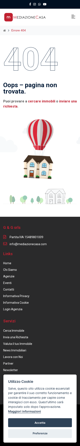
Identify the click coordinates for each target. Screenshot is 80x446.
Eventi (7, 283)
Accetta (40, 422)
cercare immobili (41, 101)
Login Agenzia (12, 309)
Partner (8, 363)
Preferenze (40, 433)
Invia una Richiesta (15, 337)
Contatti (8, 289)
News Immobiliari (14, 350)
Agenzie (9, 276)
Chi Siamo (10, 269)
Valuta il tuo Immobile (17, 343)
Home (7, 263)
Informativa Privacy (16, 296)
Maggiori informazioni (24, 411)
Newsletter (10, 370)
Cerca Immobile (13, 330)
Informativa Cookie (16, 302)
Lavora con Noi (13, 357)
